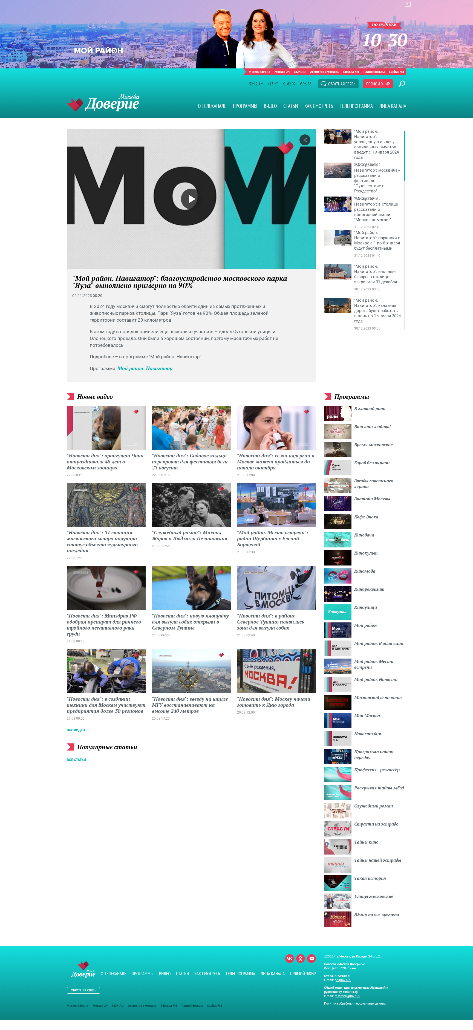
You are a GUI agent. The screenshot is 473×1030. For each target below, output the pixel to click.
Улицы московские (373, 896)
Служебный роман (373, 806)
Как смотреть (318, 106)
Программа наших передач (373, 754)
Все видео (76, 730)
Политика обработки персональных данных (355, 1003)
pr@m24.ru (343, 980)
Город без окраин (372, 463)
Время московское (373, 445)
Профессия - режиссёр (377, 770)
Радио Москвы (374, 72)
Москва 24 (282, 72)
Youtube (311, 958)
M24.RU (300, 72)
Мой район (365, 625)
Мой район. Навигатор (144, 368)
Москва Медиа (259, 72)
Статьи (290, 106)
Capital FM (396, 72)
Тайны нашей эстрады (377, 860)
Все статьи (76, 760)
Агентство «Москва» (324, 72)
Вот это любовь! (372, 426)
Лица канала (392, 106)
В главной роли (369, 408)
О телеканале (212, 106)
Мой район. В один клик (378, 643)
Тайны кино (366, 842)
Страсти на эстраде (376, 824)
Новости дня (367, 734)
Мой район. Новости (375, 679)
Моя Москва (367, 715)
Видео (270, 106)
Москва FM (351, 72)
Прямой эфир (378, 83)
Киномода (364, 571)
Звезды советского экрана (373, 483)
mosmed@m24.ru (347, 996)
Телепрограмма (356, 106)
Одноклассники (300, 958)
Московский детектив (378, 697)
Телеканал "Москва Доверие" (103, 102)
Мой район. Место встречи (373, 664)
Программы (245, 106)
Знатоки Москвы (372, 499)
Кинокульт (366, 553)
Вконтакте (289, 958)
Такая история (370, 878)
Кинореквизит (369, 589)
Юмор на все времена (376, 914)
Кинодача (364, 535)
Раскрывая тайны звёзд (379, 788)
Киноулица (365, 607)
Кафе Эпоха (366, 517)
